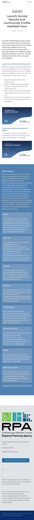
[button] (31, 2)
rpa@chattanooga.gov (10, 452)
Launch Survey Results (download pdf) (16, 64)
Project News (17, 11)
